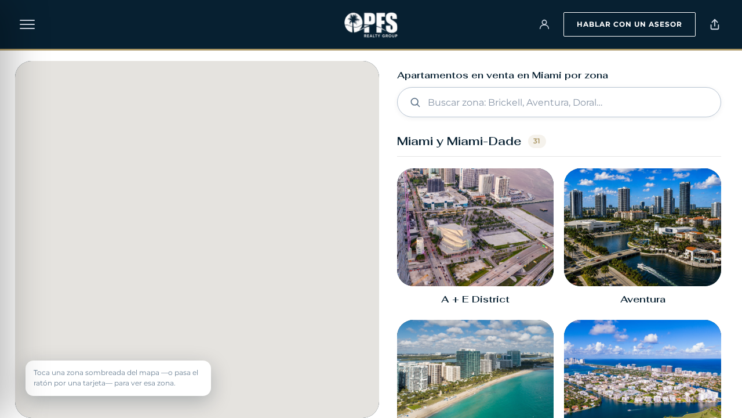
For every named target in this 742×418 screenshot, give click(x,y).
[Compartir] (715, 24)
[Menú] (27, 24)
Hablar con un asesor (629, 24)
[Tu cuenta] (544, 24)
